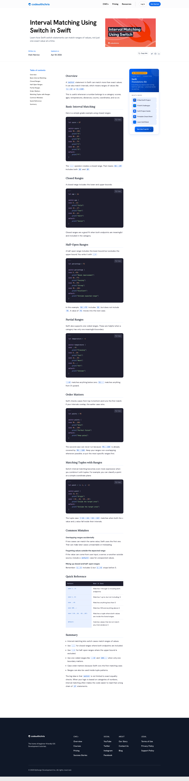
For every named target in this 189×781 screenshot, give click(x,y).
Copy (119, 119)
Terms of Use (147, 741)
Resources (126, 4)
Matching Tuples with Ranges (40, 94)
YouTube (107, 741)
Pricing (115, 4)
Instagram (108, 750)
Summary (33, 104)
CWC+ (106, 4)
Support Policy (147, 750)
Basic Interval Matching (38, 78)
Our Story (123, 741)
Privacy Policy (147, 746)
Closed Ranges (35, 81)
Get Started (155, 4)
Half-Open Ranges (36, 84)
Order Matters (35, 91)
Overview (33, 75)
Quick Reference (36, 101)
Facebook (108, 755)
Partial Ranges (35, 88)
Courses (77, 746)
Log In (143, 4)
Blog (121, 750)
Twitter (107, 746)
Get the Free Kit (144, 129)
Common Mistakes (36, 98)
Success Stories (80, 755)
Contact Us (124, 746)
